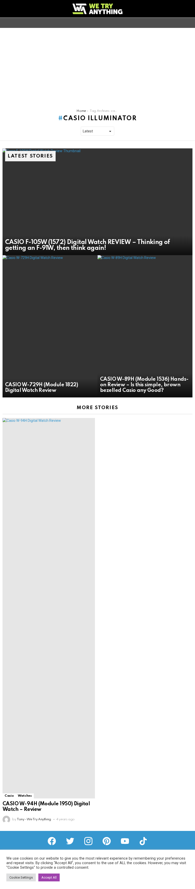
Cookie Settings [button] (21, 877)
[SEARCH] (189, 23)
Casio (9, 795)
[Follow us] (181, 23)
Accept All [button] (49, 877)
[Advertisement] (97, 65)
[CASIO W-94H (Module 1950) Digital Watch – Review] (49, 608)
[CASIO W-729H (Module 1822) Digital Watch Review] (50, 326)
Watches (24, 795)
